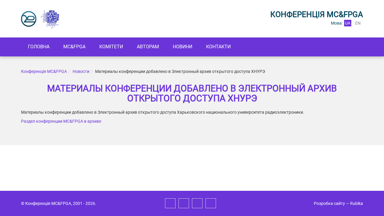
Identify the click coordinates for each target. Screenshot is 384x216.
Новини (182, 47)
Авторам (148, 47)
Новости (81, 71)
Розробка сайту (329, 203)
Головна (39, 47)
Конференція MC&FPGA (44, 71)
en (358, 23)
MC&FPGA (74, 47)
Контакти (218, 47)
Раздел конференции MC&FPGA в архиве (61, 121)
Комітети (111, 47)
